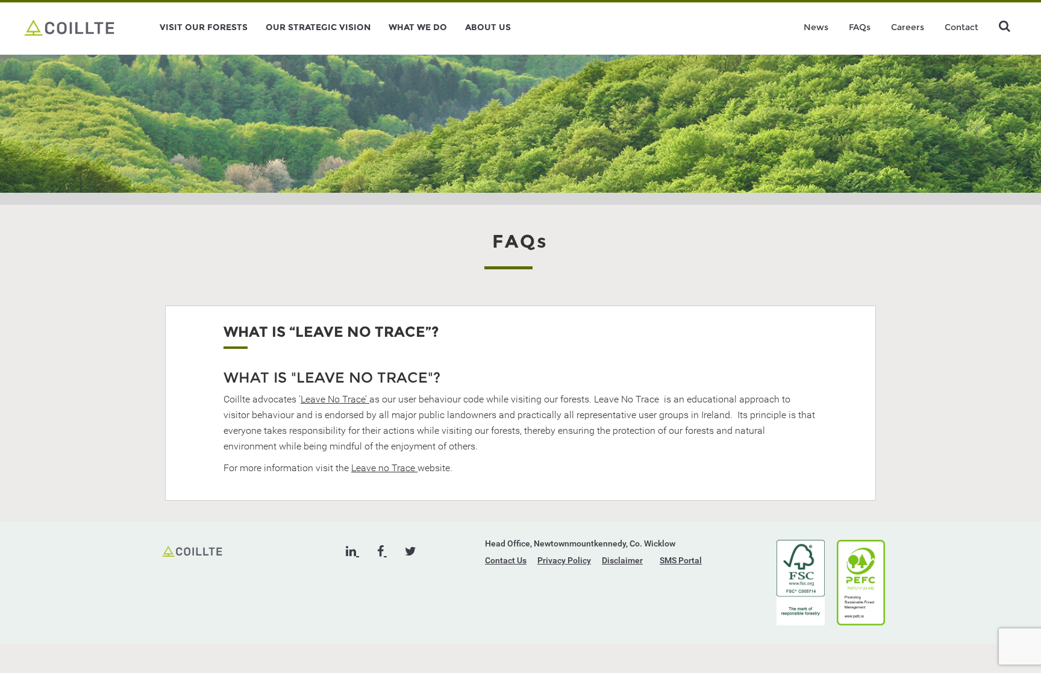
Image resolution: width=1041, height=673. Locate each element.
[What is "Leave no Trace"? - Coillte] (69, 27)
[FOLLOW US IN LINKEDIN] (352, 551)
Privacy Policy (564, 560)
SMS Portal (681, 560)
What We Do (418, 27)
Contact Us (506, 560)
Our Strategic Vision (318, 27)
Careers (907, 27)
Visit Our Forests (204, 27)
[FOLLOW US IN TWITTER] (410, 551)
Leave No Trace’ (335, 399)
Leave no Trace (384, 468)
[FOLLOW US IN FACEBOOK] (382, 551)
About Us (488, 27)
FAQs (860, 27)
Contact (961, 27)
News (816, 27)
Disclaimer (622, 560)
